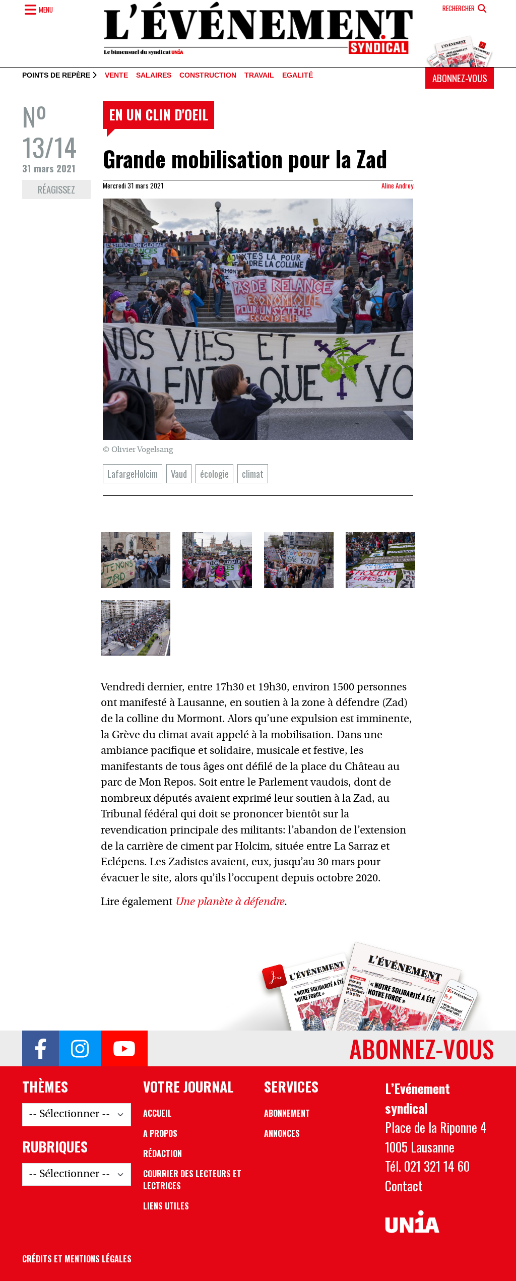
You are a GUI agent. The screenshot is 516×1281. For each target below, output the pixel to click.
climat (253, 473)
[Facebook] (40, 1049)
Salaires (153, 75)
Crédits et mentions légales (77, 1259)
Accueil (157, 1113)
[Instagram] (80, 1049)
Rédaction (162, 1153)
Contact (404, 1185)
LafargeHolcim (132, 473)
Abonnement (287, 1113)
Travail (259, 75)
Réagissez (56, 189)
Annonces (282, 1133)
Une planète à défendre (229, 902)
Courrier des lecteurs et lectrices (192, 1180)
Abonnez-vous (459, 78)
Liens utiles (166, 1206)
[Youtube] (124, 1049)
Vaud (179, 473)
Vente (116, 75)
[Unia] (412, 1222)
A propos (160, 1133)
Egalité (297, 75)
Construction (207, 75)
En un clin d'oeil (158, 114)
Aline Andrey (397, 185)
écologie (214, 473)
